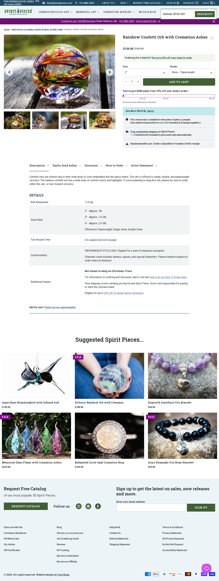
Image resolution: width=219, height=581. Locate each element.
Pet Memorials (11, 538)
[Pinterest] (88, 506)
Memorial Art (86, 11)
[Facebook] (98, 506)
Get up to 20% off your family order (172, 57)
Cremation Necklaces (15, 533)
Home (7, 29)
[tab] (39, 165)
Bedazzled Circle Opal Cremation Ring (99, 462)
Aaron (150, 111)
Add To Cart (179, 82)
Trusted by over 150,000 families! (78, 21)
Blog (59, 527)
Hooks (173, 66)
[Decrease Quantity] (126, 81)
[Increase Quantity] (138, 81)
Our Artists (9, 544)
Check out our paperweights (60, 307)
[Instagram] (79, 506)
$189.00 (79, 407)
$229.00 (6, 467)
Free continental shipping (144, 131)
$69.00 (151, 407)
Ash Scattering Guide (68, 538)
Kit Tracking (63, 550)
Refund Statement (119, 538)
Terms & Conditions (172, 527)
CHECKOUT (205, 14)
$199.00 (6, 407)
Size (125, 66)
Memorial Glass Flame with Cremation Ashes (32, 462)
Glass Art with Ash (13, 527)
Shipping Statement (120, 544)
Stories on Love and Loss (70, 533)
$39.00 (151, 467)
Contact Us (115, 533)
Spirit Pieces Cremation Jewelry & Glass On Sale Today (37, 29)
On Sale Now (147, 11)
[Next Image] (109, 72)
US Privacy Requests (173, 538)
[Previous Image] (9, 72)
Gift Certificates (12, 550)
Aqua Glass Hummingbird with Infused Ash (30, 402)
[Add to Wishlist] (212, 38)
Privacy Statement (171, 533)
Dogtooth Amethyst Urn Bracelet (169, 402)
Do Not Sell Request (172, 544)
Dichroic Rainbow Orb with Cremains (99, 402)
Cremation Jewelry (117, 11)
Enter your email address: (130, 501)
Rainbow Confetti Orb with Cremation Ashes (83, 29)
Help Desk (115, 527)
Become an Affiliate (67, 561)
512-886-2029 (126, 21)
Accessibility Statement (174, 550)
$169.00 (79, 467)
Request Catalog (26, 506)
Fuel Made (63, 574)
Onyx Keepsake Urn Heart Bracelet (171, 462)
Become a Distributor (68, 556)
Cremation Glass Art (54, 11)
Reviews (61, 544)
